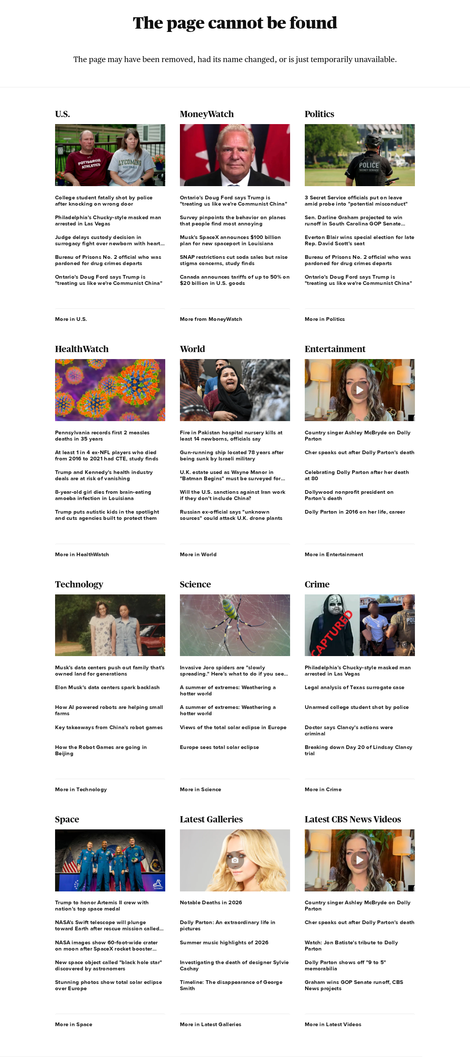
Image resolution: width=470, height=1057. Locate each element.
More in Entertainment (334, 554)
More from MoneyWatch (211, 319)
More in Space (73, 1024)
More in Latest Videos (333, 1024)
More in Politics (325, 319)
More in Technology (81, 789)
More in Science (200, 789)
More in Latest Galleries (210, 1024)
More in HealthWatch (82, 554)
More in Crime (323, 789)
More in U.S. (71, 319)
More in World (198, 554)
